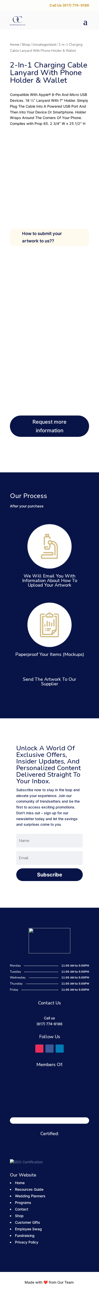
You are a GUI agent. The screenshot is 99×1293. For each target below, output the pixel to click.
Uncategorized (44, 44)
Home (14, 44)
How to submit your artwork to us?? (42, 237)
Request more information (49, 426)
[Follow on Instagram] (39, 1049)
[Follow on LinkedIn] (60, 1049)
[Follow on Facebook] (49, 1049)
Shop (26, 44)
